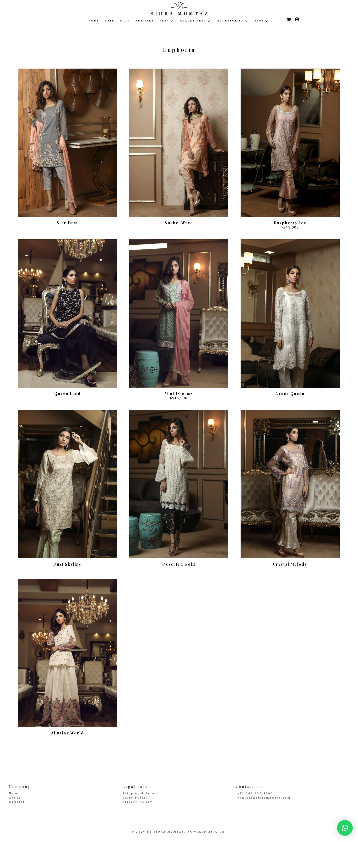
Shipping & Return (140, 793)
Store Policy (135, 797)
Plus (125, 21)
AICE (220, 831)
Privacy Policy (137, 802)
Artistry (144, 21)
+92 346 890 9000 (255, 793)
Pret (164, 21)
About (15, 797)
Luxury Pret (193, 21)
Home (94, 21)
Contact (17, 802)
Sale (110, 21)
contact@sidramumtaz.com (264, 797)
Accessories (230, 21)
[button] (345, 828)
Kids (259, 21)
